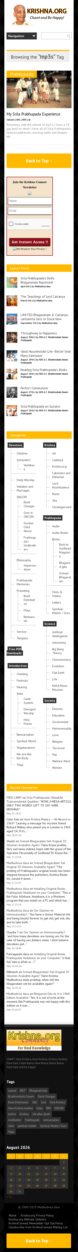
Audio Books (60, 533)
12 (37, 1173)
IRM (48, 1108)
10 (19, 1173)
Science (49, 624)
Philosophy (24, 560)
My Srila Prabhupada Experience (33, 114)
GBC (34, 1102)
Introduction (18, 666)
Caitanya (57, 460)
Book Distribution (29, 600)
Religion (57, 741)
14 (55, 1173)
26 (37, 1185)
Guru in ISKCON (29, 515)
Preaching (23, 591)
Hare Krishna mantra (20, 1108)
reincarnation (51, 1120)
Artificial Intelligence (60, 634)
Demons (57, 709)
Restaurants (29, 619)
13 (46, 1173)
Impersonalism (30, 567)
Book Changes (29, 504)
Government (60, 722)
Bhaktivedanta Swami (21, 1096)
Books (56, 539)
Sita (54, 500)
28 (55, 1185)
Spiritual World (26, 741)
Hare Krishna (57, 1102)
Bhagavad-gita (64, 565)
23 (11, 1185)
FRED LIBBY (14, 798)
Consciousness (61, 660)
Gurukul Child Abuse (28, 527)
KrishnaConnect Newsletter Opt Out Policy (36, 1223)
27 (46, 1185)
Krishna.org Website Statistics (27, 1219)
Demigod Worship (30, 711)
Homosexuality (62, 728)
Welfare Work (61, 761)
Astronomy (59, 643)
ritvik (11, 1126)
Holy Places (28, 722)
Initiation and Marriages (25, 488)
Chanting (22, 674)
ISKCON (22, 497)
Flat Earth (58, 673)
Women (57, 768)
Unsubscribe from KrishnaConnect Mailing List (38, 1227)
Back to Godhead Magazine (65, 550)
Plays (27, 610)
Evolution (58, 666)
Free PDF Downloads (14, 651)
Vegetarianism (26, 748)
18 (28, 1179)
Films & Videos (57, 594)
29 (63, 1185)
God (43, 1102)
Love (55, 735)
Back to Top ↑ (39, 161)
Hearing (22, 687)
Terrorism (58, 748)
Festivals (22, 680)
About (12, 1215)
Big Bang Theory (58, 651)
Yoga (20, 765)
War (54, 755)
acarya (12, 1090)
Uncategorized (61, 507)
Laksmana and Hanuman (61, 475)
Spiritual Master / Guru (61, 611)
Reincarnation (25, 735)
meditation (14, 1120)
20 (46, 1179)
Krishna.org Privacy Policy (37, 1215)
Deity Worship (25, 480)
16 (11, 1179)
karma (12, 1114)
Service (21, 632)
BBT (23, 1090)
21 (55, 1179)
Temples (22, 638)
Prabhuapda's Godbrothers (30, 543)
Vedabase (29, 467)
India (20, 694)
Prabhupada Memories (24, 582)
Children (22, 453)
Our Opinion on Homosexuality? (44, 932)
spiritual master (27, 1126)
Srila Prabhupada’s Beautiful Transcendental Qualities (34, 799)
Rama (55, 494)
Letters (56, 602)
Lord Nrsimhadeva (60, 485)
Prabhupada (21, 74)
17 (19, 1179)
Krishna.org (59, 466)
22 (63, 1179)
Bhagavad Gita (38, 1090)
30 (11, 1191)
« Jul (9, 1197)
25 (28, 1185)
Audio (56, 526)
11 (28, 1173)
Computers (24, 460)
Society (49, 701)
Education (58, 715)
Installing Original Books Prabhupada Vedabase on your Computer (35, 891)
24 (19, 1185)
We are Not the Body (24, 756)
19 (37, 1179)
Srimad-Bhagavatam (65, 577)
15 (63, 1173)
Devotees (15, 445)
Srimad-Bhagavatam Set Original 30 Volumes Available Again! (36, 843)
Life (54, 679)
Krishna (49, 445)
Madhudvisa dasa (17, 863)
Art (54, 453)
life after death (41, 1114)
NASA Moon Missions (59, 688)
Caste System (28, 701)
